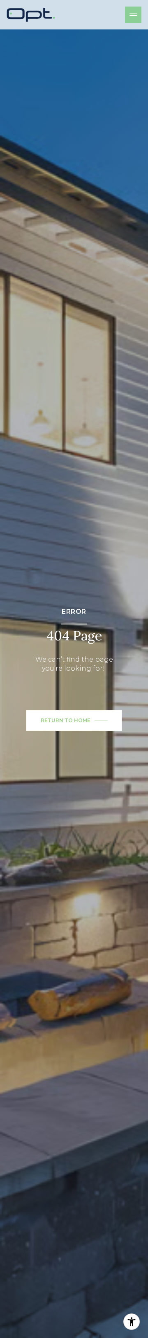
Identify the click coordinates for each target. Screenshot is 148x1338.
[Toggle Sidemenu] (133, 15)
